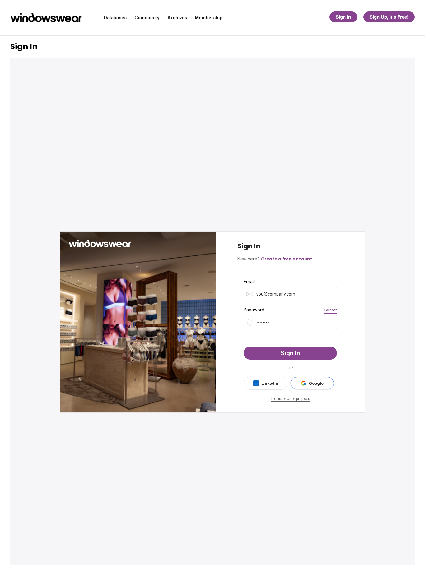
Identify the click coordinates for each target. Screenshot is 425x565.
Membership (208, 18)
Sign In (343, 16)
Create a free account (286, 259)
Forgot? (330, 310)
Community (147, 18)
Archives (177, 18)
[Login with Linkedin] (265, 383)
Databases (115, 18)
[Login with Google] (312, 383)
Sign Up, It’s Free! (389, 16)
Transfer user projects (290, 398)
